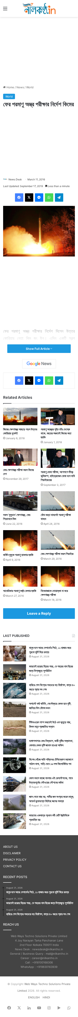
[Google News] (39, 363)
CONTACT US (12, 866)
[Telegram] (59, 197)
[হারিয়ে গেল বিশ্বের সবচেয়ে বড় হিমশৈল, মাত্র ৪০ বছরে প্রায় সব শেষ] (14, 691)
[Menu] (5, 10)
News (20, 87)
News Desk (15, 179)
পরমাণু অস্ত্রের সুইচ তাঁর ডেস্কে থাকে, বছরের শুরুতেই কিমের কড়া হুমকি (56, 433)
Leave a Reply (39, 613)
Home (10, 87)
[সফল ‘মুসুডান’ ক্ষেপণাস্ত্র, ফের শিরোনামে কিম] (20, 501)
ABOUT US (10, 846)
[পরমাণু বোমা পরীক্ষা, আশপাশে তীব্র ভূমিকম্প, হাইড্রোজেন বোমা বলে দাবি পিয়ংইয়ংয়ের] (58, 458)
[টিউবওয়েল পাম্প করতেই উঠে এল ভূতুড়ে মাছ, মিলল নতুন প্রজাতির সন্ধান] (14, 728)
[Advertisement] (39, 50)
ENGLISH (34, 997)
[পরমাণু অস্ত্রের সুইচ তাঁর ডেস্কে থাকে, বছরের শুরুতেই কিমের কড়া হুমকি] (58, 416)
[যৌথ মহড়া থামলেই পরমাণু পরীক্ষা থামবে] (58, 501)
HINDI (46, 997)
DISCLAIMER (12, 853)
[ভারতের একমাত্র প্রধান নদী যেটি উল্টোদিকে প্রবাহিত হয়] (14, 821)
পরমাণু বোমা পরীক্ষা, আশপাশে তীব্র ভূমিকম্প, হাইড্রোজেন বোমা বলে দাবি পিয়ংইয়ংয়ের (58, 476)
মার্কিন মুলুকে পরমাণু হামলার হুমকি (18, 555)
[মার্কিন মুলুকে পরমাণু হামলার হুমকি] (20, 540)
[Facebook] (19, 197)
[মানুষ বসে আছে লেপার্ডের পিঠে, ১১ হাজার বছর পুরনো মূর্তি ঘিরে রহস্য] (14, 653)
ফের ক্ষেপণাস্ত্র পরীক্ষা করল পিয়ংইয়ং (57, 553)
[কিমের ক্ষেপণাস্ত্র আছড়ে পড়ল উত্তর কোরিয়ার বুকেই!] (20, 416)
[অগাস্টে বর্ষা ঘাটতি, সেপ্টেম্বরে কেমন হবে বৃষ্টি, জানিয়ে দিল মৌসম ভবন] (14, 709)
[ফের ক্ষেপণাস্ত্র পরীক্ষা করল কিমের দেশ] (20, 457)
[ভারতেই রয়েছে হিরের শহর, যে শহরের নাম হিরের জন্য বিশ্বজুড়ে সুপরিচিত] (14, 672)
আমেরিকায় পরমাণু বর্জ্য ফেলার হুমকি (19, 591)
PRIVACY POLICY (14, 859)
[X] (29, 197)
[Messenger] (39, 197)
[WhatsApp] (49, 197)
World (29, 87)
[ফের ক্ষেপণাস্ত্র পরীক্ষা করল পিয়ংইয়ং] (58, 540)
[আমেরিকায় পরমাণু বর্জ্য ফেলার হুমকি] (20, 576)
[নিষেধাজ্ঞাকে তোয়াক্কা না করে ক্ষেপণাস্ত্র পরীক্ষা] (58, 576)
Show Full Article (38, 348)
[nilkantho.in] (39, 8)
